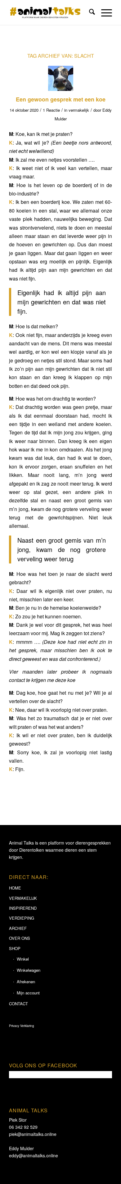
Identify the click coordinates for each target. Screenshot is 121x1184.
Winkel (23, 959)
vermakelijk (79, 110)
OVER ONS (19, 938)
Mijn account (28, 993)
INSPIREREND (23, 908)
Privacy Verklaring (21, 1026)
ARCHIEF (18, 928)
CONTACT (18, 1004)
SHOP (14, 948)
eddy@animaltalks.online (33, 1155)
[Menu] (103, 12)
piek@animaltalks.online (32, 1134)
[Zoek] (89, 12)
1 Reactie (51, 110)
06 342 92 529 (23, 1127)
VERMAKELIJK (23, 898)
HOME (15, 888)
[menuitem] (89, 12)
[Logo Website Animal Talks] (50, 12)
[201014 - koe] (60, 78)
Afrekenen (26, 981)
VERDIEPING (21, 918)
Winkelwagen (28, 970)
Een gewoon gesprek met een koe (60, 99)
